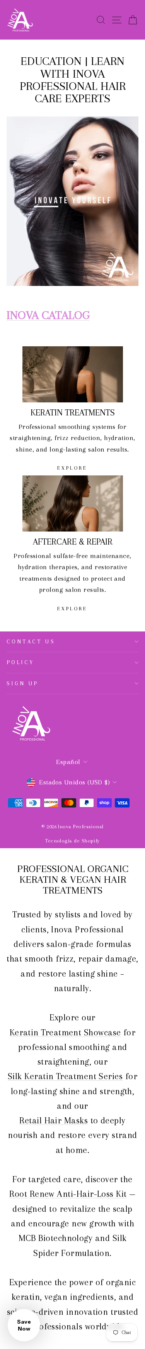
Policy (20, 662)
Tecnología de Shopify (72, 841)
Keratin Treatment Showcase (65, 1032)
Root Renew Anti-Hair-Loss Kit (67, 1194)
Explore (72, 468)
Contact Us (31, 641)
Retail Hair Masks (53, 1120)
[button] (24, 1325)
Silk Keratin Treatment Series (65, 1076)
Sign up (23, 683)
